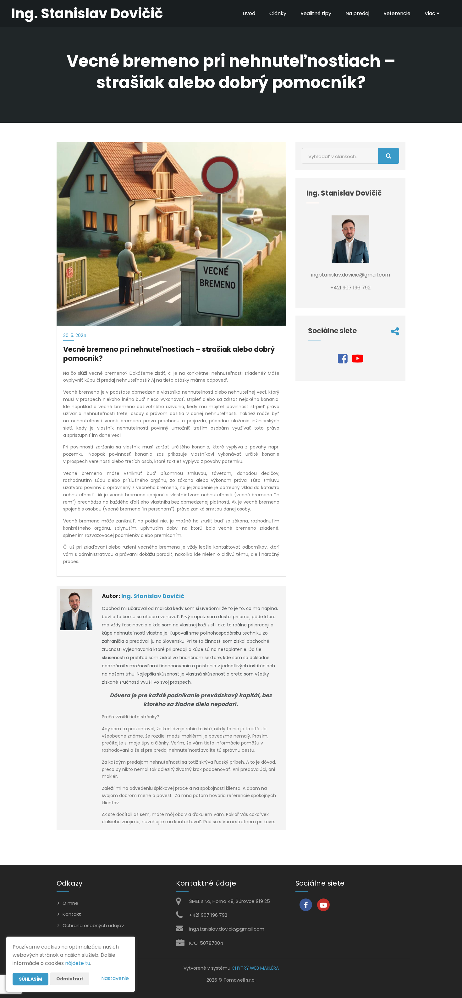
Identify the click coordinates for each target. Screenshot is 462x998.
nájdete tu (77, 963)
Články (277, 13)
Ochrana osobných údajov (93, 925)
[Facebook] (343, 360)
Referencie (396, 13)
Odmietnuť (69, 979)
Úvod (249, 13)
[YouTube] (357, 360)
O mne (70, 903)
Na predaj (357, 13)
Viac (431, 13)
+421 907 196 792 (208, 915)
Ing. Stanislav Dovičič (152, 596)
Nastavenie (115, 978)
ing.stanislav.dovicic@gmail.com (226, 929)
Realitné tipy (315, 13)
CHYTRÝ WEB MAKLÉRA (255, 968)
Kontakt (72, 914)
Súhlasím (30, 979)
